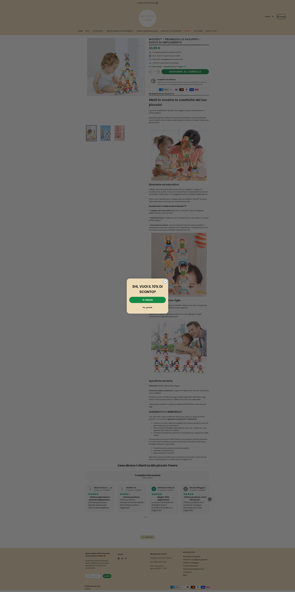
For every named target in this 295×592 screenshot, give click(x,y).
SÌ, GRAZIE (147, 299)
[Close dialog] (165, 281)
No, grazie (147, 307)
